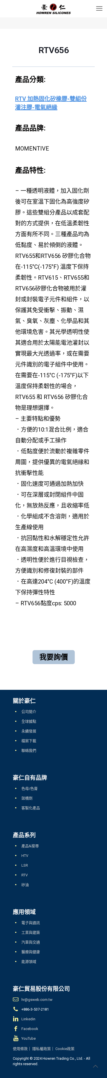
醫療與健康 (30, 952)
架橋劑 (27, 798)
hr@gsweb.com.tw (37, 999)
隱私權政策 (41, 1049)
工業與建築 (30, 932)
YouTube (28, 1038)
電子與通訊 (30, 923)
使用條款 (20, 1049)
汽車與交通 (30, 942)
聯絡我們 (28, 750)
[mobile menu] (99, 8)
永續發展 (28, 731)
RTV (24, 875)
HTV (24, 855)
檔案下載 (28, 741)
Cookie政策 (64, 1049)
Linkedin (28, 1019)
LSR (24, 865)
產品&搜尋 (30, 846)
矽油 (25, 885)
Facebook (29, 1029)
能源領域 (28, 961)
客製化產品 (30, 808)
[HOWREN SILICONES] (53, 8)
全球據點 (28, 721)
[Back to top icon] (95, 1066)
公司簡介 (28, 712)
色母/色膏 (29, 788)
